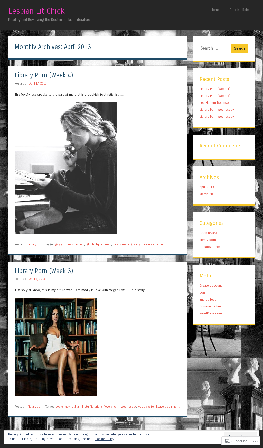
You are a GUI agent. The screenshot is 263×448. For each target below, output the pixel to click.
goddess (67, 244)
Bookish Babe (240, 10)
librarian (105, 244)
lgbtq (95, 244)
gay (57, 244)
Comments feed (211, 306)
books (59, 406)
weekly (142, 406)
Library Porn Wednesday (217, 109)
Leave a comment (154, 244)
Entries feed (208, 299)
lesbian (79, 244)
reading (127, 244)
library (116, 244)
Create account (211, 285)
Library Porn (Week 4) (44, 75)
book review (208, 233)
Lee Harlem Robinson (215, 103)
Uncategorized (210, 247)
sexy (137, 244)
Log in (204, 292)
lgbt (88, 244)
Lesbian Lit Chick (36, 11)
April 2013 (207, 187)
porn (116, 406)
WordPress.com (211, 313)
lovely (108, 406)
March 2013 (208, 194)
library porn (35, 244)
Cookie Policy (104, 439)
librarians (96, 406)
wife (151, 406)
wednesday (128, 406)
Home (215, 10)
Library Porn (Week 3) (44, 271)
